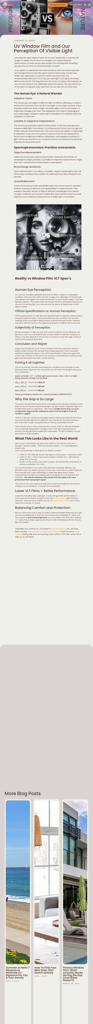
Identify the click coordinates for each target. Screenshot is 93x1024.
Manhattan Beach (51, 531)
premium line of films (61, 501)
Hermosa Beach (34, 531)
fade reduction (60, 498)
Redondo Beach (58, 528)
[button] (85, 5)
